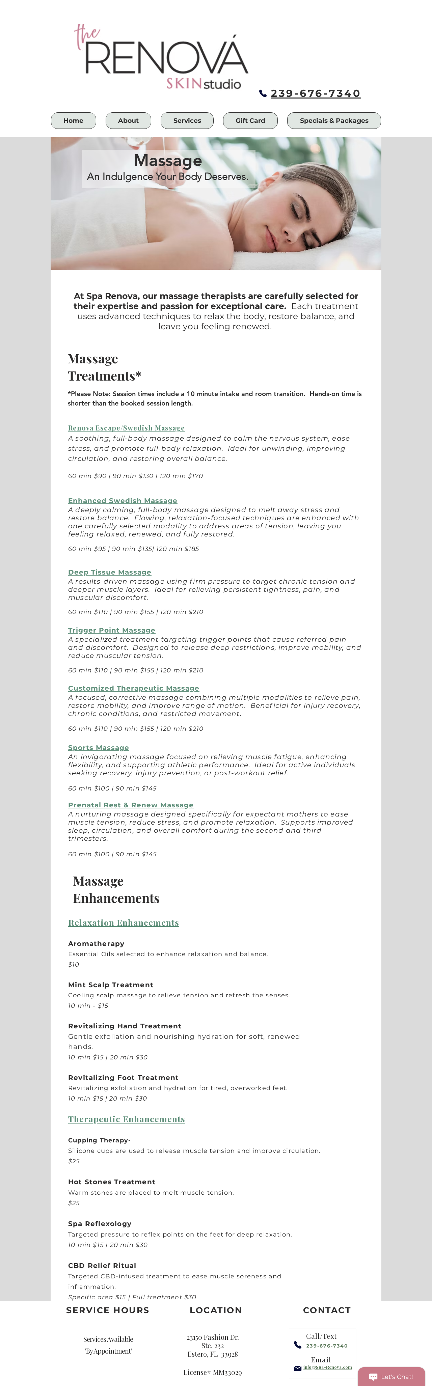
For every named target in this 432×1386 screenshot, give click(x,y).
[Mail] (297, 1368)
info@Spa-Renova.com (327, 1367)
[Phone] (262, 93)
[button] (129, 120)
